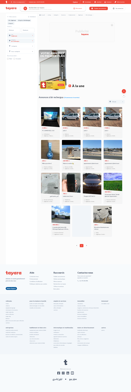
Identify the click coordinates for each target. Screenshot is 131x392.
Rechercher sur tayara (60, 284)
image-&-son (57, 330)
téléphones (56, 341)
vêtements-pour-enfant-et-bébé (37, 343)
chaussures (32, 341)
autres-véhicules (10, 314)
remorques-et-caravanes (12, 310)
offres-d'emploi (57, 308)
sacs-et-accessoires (34, 338)
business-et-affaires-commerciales (14, 334)
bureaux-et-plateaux (82, 314)
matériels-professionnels (12, 330)
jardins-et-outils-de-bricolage (37, 303)
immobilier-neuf (105, 303)
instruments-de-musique (83, 343)
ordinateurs (56, 332)
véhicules (9, 301)
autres (103, 327)
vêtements (32, 336)
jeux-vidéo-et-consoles (59, 345)
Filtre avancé (79, 8)
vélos (78, 341)
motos (7, 303)
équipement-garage (10, 308)
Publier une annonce (59, 276)
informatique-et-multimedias (63, 327)
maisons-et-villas (81, 305)
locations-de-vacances (82, 310)
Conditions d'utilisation (36, 281)
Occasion (18, 58)
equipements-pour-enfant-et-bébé (38, 330)
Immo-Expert (11, 288)
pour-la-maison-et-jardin (38, 301)
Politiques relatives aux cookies (38, 284)
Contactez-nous (34, 276)
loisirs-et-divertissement (85, 327)
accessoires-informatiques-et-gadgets (63, 343)
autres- (103, 330)
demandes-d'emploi (58, 303)
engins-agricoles (10, 312)
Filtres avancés (58, 281)
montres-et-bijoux (34, 332)
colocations (80, 303)
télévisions (56, 338)
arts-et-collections (81, 334)
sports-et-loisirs (81, 332)
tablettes (56, 347)
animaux (79, 336)
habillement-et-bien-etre (38, 327)
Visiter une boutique (59, 279)
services (56, 310)
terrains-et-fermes (82, 318)
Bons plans (57, 289)
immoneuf (104, 301)
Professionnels (34, 279)
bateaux (7, 318)
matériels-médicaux (10, 332)
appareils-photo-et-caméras (60, 336)
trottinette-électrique (82, 330)
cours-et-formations (58, 305)
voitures (8, 305)
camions (8, 322)
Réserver (61, 85)
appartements (80, 312)
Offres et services (59, 286)
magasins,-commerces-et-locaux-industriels (88, 308)
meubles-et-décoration (35, 308)
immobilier (81, 301)
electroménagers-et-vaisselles (37, 305)
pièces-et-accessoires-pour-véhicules (15, 320)
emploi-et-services (60, 301)
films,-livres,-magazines (83, 338)
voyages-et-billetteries (82, 345)
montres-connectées (59, 334)
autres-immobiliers (82, 316)
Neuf (10, 58)
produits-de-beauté (34, 334)
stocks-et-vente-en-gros (11, 336)
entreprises (9, 327)
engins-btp (8, 316)
